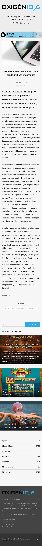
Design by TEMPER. (7, 540)
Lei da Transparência (8, 524)
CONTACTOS (27, 19)
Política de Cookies (7, 521)
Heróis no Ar (21, 462)
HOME (10, 16)
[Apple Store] (27, 23)
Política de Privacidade (8, 519)
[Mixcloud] (20, 23)
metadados (9, 308)
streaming (20, 308)
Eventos (18, 353)
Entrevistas (21, 451)
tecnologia (32, 308)
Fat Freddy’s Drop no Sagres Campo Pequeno (19, 427)
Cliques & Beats (21, 83)
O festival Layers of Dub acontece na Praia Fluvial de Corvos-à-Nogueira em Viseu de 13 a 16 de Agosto (21, 358)
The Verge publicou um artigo (18, 91)
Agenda (21, 441)
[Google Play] (24, 23)
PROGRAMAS (28, 16)
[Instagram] (17, 23)
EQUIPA (17, 16)
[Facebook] (13, 23)
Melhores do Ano (21, 467)
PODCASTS (14, 19)
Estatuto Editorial (7, 527)
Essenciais (21, 456)
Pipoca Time (21, 472)
